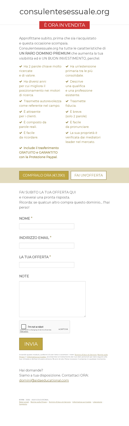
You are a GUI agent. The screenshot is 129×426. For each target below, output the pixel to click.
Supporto (23, 404)
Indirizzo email (35, 238)
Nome (25, 218)
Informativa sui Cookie (36, 357)
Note (24, 276)
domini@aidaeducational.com (44, 380)
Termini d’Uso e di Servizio (86, 355)
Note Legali (24, 402)
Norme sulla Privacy (39, 402)
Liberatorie (97, 402)
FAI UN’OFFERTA (88, 175)
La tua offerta (35, 257)
